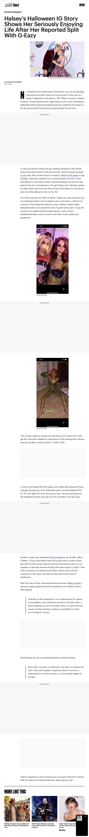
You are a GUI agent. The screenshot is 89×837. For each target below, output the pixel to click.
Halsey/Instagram (41, 295)
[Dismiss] (85, 816)
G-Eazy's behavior (57, 557)
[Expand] (78, 816)
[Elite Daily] (12, 5)
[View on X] (52, 463)
